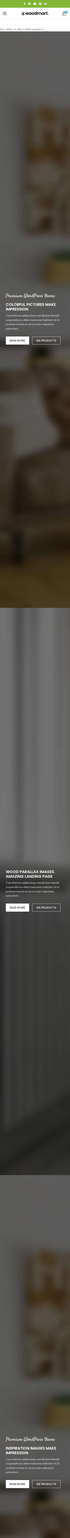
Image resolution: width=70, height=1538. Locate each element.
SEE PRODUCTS (46, 340)
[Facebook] (24, 3)
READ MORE (17, 340)
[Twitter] (29, 3)
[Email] (35, 3)
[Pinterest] (40, 3)
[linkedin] (45, 3)
